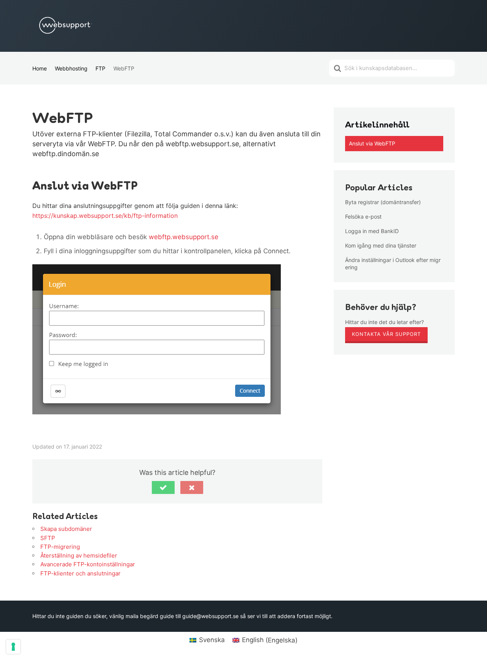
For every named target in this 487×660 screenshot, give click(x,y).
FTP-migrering (60, 546)
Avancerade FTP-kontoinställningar (87, 564)
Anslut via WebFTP (372, 143)
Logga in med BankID (372, 231)
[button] (163, 487)
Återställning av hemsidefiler (78, 555)
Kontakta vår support (386, 334)
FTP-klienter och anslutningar (80, 573)
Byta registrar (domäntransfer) (383, 202)
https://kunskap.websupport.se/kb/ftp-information (105, 215)
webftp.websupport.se (183, 237)
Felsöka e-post (363, 216)
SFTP (47, 538)
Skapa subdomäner (66, 528)
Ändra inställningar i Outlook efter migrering (393, 263)
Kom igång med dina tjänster (380, 245)
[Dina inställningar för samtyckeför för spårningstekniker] (13, 646)
